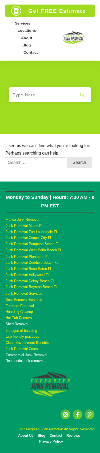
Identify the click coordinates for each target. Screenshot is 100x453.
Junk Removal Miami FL (24, 226)
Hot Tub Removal (19, 318)
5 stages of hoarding (21, 331)
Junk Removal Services (24, 294)
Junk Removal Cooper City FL (29, 238)
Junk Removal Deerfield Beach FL (32, 263)
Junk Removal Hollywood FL (28, 275)
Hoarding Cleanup (19, 312)
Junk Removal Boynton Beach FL (32, 287)
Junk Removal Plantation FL (27, 257)
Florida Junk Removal (22, 220)
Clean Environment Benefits (27, 343)
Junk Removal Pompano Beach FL (32, 244)
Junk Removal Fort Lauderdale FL (32, 232)
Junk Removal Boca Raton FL (29, 269)
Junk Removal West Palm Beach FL (34, 250)
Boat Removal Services (24, 300)
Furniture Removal (20, 306)
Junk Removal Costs (22, 349)
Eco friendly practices (22, 336)
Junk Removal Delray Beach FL (30, 281)
